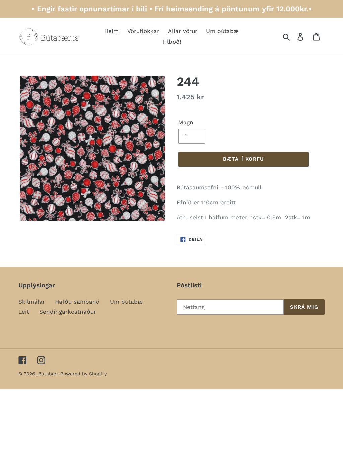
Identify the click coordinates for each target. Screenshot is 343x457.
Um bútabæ (126, 301)
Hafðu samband (77, 301)
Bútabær (48, 373)
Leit (23, 311)
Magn (185, 122)
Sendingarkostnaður (67, 311)
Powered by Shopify (83, 373)
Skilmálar (31, 301)
